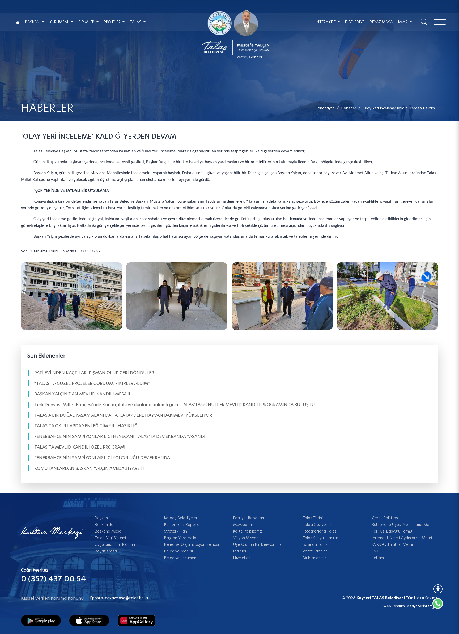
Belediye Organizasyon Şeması (191, 544)
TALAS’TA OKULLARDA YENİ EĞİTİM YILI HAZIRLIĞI (86, 426)
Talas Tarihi (313, 518)
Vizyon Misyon (245, 538)
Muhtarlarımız (314, 557)
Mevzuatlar (243, 524)
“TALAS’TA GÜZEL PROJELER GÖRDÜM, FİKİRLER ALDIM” (92, 383)
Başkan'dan (105, 524)
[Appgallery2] (136, 620)
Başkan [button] (33, 22)
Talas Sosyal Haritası (321, 538)
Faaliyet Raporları (248, 518)
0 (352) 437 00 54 (53, 579)
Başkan (101, 518)
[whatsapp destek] (440, 606)
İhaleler (239, 551)
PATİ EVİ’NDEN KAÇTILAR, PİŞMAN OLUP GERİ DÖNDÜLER (94, 373)
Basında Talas (315, 544)
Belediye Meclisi (178, 551)
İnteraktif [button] (326, 22)
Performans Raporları (183, 524)
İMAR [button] (403, 22)
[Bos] (176, 296)
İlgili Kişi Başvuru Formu (392, 531)
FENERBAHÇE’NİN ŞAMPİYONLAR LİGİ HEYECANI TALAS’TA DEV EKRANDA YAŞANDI (119, 436)
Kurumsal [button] (59, 22)
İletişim (378, 557)
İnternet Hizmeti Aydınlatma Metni (402, 538)
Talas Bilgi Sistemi (110, 538)
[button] (398, 108)
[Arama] (424, 21)
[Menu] (440, 22)
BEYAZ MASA (381, 22)
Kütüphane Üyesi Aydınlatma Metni (403, 524)
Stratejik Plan (175, 531)
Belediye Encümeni (180, 557)
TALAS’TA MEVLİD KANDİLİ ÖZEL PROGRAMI (79, 447)
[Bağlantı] (17, 22)
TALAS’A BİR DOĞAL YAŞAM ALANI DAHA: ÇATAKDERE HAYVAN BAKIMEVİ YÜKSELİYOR (123, 415)
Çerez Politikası (385, 518)
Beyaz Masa (106, 551)
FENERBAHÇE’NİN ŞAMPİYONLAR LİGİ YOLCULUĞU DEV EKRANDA (102, 458)
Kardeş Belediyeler (180, 518)
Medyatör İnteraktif (422, 606)
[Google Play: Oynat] (41, 620)
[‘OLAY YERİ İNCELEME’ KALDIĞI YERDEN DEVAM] (71, 296)
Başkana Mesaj (108, 531)
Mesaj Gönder (249, 57)
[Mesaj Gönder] (232, 32)
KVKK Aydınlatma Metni (392, 544)
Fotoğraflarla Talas (320, 531)
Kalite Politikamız (247, 531)
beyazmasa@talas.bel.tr (126, 598)
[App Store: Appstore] (89, 620)
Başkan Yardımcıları (181, 538)
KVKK (376, 551)
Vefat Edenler (315, 551)
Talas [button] (136, 22)
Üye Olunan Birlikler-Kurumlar (258, 544)
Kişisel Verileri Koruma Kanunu (52, 598)
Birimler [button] (86, 22)
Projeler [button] (113, 22)
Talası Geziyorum (317, 524)
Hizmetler (241, 557)
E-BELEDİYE (354, 22)
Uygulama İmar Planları (115, 544)
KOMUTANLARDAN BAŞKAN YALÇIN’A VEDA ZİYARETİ (89, 468)
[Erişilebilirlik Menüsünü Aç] (438, 589)
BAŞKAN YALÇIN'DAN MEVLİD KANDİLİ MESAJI (82, 394)
